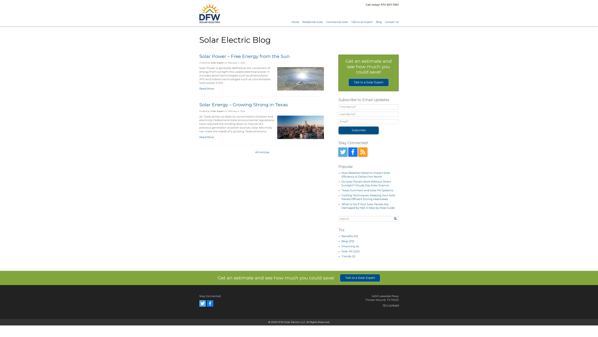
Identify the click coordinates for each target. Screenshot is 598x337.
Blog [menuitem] (379, 22)
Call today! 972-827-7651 (382, 4)
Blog (348, 241)
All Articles (262, 152)
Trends (348, 256)
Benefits (350, 236)
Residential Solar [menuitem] (312, 22)
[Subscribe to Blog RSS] (362, 151)
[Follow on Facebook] (352, 151)
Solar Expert (217, 62)
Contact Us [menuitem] (392, 22)
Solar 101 (351, 251)
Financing (350, 246)
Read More (206, 88)
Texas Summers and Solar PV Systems (367, 190)
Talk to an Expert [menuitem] (362, 22)
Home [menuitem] (295, 22)
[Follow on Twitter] (342, 151)
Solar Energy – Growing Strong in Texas (243, 104)
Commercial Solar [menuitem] (337, 22)
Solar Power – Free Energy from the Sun (244, 56)
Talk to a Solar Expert (368, 82)
